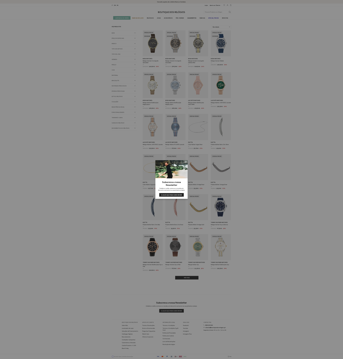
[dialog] (171, 179)
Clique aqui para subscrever (171, 195)
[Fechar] (186, 162)
